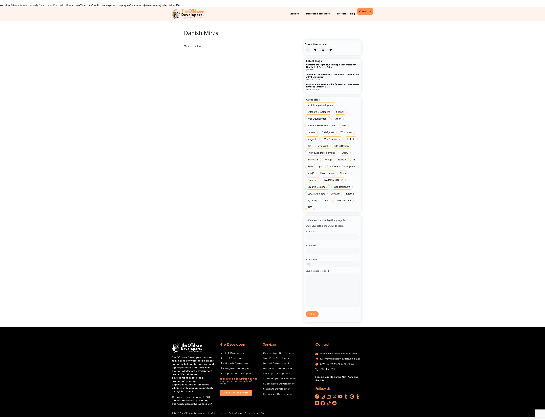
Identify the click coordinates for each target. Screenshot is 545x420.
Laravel (311, 132)
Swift (310, 166)
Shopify (340, 111)
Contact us (365, 11)
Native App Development (343, 166)
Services (294, 14)
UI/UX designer (343, 200)
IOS (309, 146)
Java (321, 166)
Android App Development (279, 379)
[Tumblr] (346, 396)
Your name (311, 231)
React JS (350, 193)
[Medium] (317, 403)
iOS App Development (276, 374)
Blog (352, 14)
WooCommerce (332, 139)
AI (354, 159)
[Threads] (357, 396)
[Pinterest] (352, 396)
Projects (341, 14)
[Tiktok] (328, 403)
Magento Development (277, 389)
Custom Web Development (279, 353)
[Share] (315, 50)
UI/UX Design (341, 146)
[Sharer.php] (308, 50)
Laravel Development (276, 363)
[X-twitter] (334, 396)
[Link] (188, 14)
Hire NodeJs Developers (234, 363)
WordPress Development (277, 358)
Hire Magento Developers (235, 368)
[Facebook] (317, 396)
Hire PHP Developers (232, 353)
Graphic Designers (318, 186)
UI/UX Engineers (316, 193)
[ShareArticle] (323, 50)
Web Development (317, 118)
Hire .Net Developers (232, 358)
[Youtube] (340, 396)
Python (337, 118)
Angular (335, 193)
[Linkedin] (328, 396)
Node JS (342, 159)
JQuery (344, 152)
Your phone (311, 259)
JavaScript (323, 146)
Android (351, 139)
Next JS (328, 159)
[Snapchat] (322, 403)
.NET (310, 207)
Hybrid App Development (321, 152)
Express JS (313, 159)
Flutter (343, 173)
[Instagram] (322, 396)
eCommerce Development (322, 125)
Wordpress (346, 132)
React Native (327, 173)
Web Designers (342, 186)
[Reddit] (334, 403)
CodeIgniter (327, 132)
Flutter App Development (278, 394)
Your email (311, 245)
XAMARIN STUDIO (333, 180)
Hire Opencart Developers (235, 374)
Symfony (312, 200)
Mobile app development (321, 105)
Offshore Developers (319, 111)
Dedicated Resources (318, 14)
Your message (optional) (317, 270)
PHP (344, 125)
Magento (312, 139)
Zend (326, 200)
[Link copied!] (330, 50)
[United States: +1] (309, 264)
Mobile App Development (278, 368)
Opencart (313, 180)
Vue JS (311, 173)
